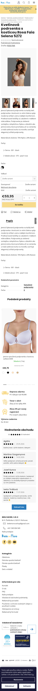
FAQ (3, 591)
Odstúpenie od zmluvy (10, 609)
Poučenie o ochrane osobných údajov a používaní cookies (17, 605)
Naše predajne (7, 532)
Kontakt (5, 585)
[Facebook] (4, 542)
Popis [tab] (9, 221)
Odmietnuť (9, 686)
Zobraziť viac (19, 507)
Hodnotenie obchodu (19, 430)
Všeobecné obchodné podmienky (15, 598)
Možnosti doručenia (8, 187)
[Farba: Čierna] (7, 373)
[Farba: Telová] (12, 373)
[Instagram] (9, 542)
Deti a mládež (7, 569)
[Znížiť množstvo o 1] (24, 197)
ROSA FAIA (11, 46)
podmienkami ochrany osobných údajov (18, 631)
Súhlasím (27, 686)
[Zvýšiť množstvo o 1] (34, 197)
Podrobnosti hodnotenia (10, 43)
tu (33, 674)
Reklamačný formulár (10, 612)
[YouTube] (14, 542)
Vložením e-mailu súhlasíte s (18, 629)
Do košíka (19, 205)
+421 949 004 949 (13, 528)
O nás (4, 588)
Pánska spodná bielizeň (11, 563)
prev (2, 325)
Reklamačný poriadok (10, 601)
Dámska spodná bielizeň (11, 560)
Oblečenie (6, 557)
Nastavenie (18, 680)
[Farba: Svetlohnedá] (17, 373)
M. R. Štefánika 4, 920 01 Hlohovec (15, 520)
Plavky (4, 566)
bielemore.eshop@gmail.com (18, 523)
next (35, 325)
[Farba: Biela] (3, 373)
